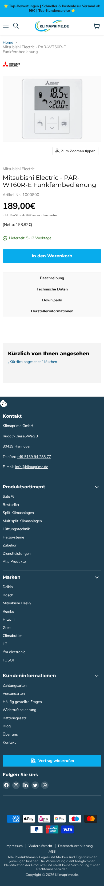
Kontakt (9, 742)
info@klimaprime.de (31, 466)
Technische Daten (52, 289)
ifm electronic (14, 651)
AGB (52, 851)
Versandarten (14, 693)
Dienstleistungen (17, 553)
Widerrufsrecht (40, 846)
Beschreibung (52, 278)
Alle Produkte (14, 561)
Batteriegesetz (15, 718)
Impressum (14, 846)
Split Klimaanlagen (18, 512)
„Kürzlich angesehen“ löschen (32, 362)
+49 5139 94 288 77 (34, 456)
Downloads (52, 300)
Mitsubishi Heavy (17, 603)
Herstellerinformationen (52, 311)
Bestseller (11, 504)
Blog (7, 726)
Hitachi (8, 619)
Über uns (10, 734)
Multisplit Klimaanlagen (22, 521)
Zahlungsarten (15, 685)
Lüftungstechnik (16, 529)
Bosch (8, 595)
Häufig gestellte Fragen (22, 701)
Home (8, 42)
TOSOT (9, 660)
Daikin (8, 586)
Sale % (8, 496)
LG (5, 643)
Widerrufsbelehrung (19, 709)
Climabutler (12, 635)
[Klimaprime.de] (52, 26)
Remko (8, 611)
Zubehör (10, 545)
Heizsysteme (13, 537)
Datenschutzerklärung (75, 846)
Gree (6, 627)
